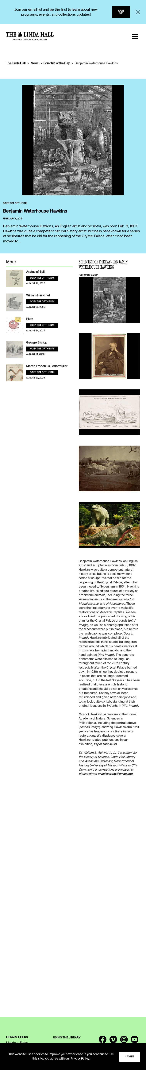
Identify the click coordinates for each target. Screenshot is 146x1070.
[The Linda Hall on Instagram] (124, 1041)
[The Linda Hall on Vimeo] (113, 1041)
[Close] (138, 12)
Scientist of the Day (57, 63)
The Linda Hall (16, 63)
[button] (135, 36)
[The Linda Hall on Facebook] (102, 1041)
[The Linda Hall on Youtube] (134, 1041)
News (34, 63)
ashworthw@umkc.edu (117, 774)
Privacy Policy (80, 1058)
